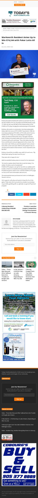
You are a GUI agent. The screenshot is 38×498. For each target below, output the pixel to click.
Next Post (33, 204)
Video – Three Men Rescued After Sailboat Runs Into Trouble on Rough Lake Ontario (6, 275)
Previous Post (6, 204)
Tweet (19, 194)
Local (12, 28)
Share (11, 194)
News (8, 28)
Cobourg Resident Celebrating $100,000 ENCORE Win (8, 208)
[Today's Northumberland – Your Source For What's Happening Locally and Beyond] (19, 14)
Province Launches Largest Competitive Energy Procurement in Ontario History (29, 209)
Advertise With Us (19, 5)
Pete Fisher (16, 219)
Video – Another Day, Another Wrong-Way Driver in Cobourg (18, 430)
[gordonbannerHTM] (19, 21)
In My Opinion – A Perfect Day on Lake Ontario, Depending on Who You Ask (19, 274)
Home (15, 2)
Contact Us (21, 2)
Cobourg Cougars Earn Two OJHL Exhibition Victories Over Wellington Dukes (30, 275)
